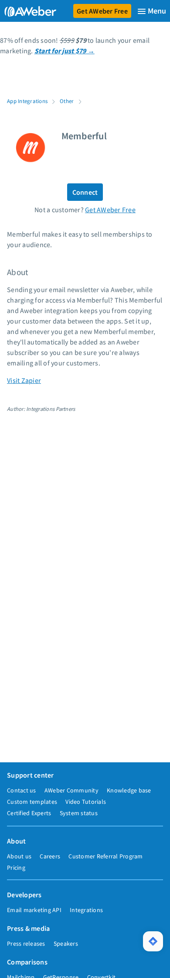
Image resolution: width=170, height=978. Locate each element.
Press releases (26, 943)
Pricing (16, 867)
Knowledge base (129, 790)
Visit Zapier (24, 380)
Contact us (21, 790)
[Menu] (151, 11)
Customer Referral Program (105, 856)
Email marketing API (34, 910)
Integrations (86, 910)
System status (79, 813)
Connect (85, 192)
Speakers (66, 943)
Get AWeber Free (102, 11)
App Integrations (27, 100)
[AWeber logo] (28, 11)
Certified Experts (29, 813)
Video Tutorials (85, 802)
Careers (50, 856)
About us (19, 856)
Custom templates (32, 802)
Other (67, 100)
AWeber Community (71, 790)
